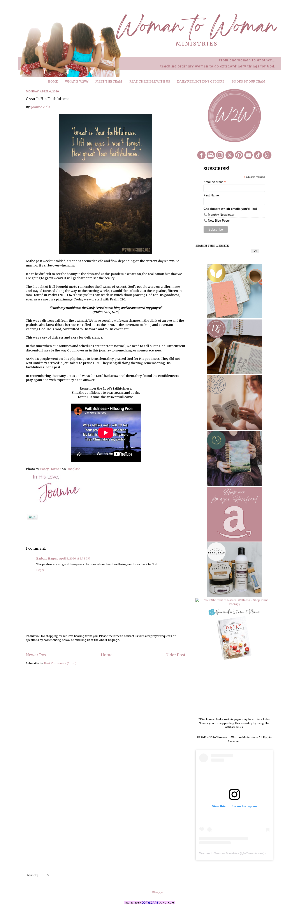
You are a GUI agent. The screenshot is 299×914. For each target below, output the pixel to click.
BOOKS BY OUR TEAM (248, 81)
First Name (211, 195)
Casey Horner (50, 469)
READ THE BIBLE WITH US (149, 81)
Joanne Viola (40, 107)
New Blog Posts (219, 220)
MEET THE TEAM (108, 81)
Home (107, 655)
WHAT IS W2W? (76, 81)
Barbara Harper (47, 558)
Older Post (175, 655)
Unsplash (74, 469)
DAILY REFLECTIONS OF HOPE (200, 81)
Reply (40, 570)
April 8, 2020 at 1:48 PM (74, 558)
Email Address (215, 182)
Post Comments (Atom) (60, 663)
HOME (53, 81)
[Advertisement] (234, 689)
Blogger (157, 892)
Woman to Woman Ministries (219, 853)
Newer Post (37, 655)
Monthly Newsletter (221, 214)
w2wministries (253, 853)
